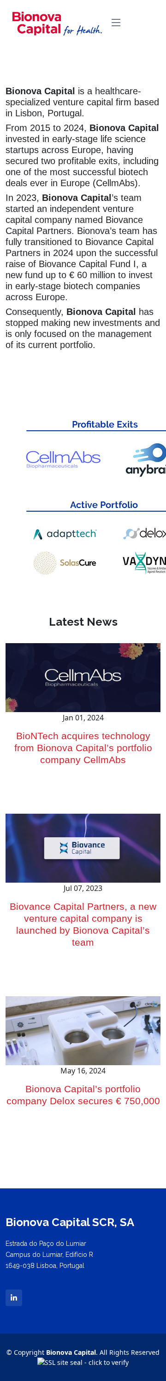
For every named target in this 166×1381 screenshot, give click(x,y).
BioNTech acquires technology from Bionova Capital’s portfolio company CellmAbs (83, 747)
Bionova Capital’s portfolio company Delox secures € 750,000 (83, 1095)
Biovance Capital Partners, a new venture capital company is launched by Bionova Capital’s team (83, 924)
